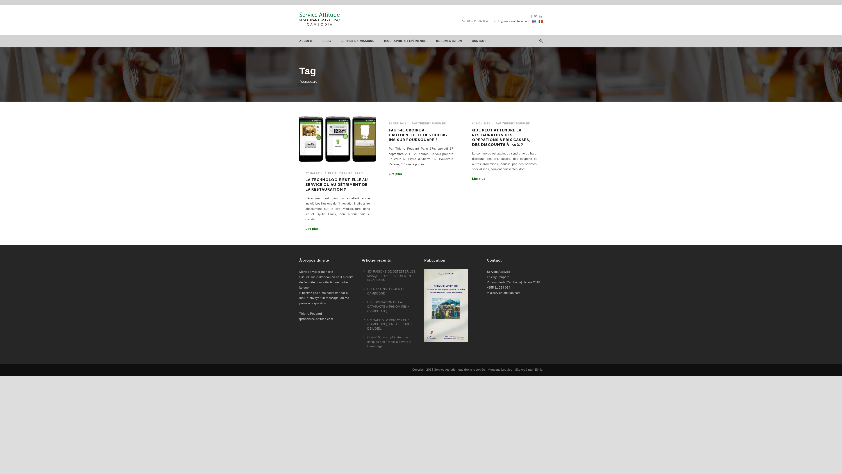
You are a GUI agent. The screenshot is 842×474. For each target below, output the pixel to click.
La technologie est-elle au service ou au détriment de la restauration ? (336, 185)
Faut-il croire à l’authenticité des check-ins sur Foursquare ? (418, 135)
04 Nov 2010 (481, 123)
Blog (327, 41)
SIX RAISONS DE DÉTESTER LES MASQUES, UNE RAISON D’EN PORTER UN (391, 276)
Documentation (449, 41)
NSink (538, 369)
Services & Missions (357, 41)
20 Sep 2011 (397, 123)
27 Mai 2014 (314, 173)
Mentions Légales (500, 369)
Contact (479, 41)
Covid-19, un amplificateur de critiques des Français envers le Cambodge (389, 342)
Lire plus (312, 228)
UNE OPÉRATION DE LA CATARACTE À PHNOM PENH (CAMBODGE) (388, 306)
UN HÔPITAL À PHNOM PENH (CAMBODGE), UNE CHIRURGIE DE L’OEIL (390, 324)
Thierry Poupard (349, 173)
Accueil (306, 41)
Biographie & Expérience (405, 41)
